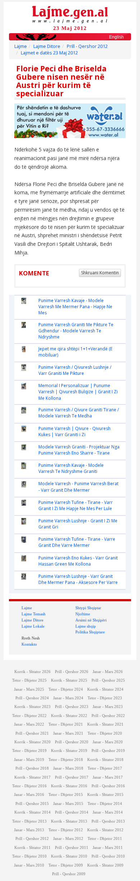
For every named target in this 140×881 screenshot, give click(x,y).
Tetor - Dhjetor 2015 (65, 795)
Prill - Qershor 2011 (71, 848)
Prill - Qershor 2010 (108, 856)
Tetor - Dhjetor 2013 (29, 821)
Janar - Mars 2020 (108, 742)
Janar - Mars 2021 (68, 733)
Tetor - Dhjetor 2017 (105, 768)
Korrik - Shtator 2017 (32, 777)
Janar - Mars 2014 (108, 812)
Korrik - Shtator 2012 (105, 830)
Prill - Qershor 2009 (68, 874)
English (116, 37)
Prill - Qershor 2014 (71, 812)
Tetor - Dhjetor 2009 (65, 865)
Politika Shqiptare (90, 632)
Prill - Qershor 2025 (108, 680)
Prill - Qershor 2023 (71, 707)
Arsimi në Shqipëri (91, 620)
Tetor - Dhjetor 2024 (65, 689)
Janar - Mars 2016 (29, 795)
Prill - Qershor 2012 (87, 46)
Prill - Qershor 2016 (108, 786)
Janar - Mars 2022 (29, 724)
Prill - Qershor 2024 (32, 698)
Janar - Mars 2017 (108, 777)
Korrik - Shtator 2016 (69, 786)
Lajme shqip (85, 626)
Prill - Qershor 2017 (71, 777)
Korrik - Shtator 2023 (32, 707)
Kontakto (29, 644)
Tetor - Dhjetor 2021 (65, 724)
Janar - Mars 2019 (29, 760)
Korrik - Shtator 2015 (105, 795)
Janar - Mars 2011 (108, 848)
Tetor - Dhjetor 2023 (105, 698)
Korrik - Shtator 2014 (32, 812)
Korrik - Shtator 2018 (105, 760)
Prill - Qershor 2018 (32, 768)
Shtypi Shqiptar (88, 608)
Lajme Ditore (46, 46)
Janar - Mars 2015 (68, 804)
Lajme (20, 46)
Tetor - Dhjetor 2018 (65, 760)
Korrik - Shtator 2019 (69, 751)
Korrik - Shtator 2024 (105, 689)
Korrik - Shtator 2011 (32, 848)
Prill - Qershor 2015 (32, 804)
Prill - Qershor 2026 (71, 672)
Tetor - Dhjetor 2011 (105, 839)
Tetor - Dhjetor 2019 (29, 751)
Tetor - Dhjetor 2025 (29, 680)
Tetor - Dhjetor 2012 (65, 830)
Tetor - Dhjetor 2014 (105, 804)
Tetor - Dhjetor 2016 (29, 786)
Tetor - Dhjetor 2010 (29, 856)
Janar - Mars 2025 (29, 689)
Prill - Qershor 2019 (108, 751)
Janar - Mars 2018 (68, 768)
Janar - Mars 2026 (108, 672)
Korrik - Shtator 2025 (69, 680)
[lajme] (70, 13)
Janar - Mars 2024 (68, 698)
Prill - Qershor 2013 (108, 821)
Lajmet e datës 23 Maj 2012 (49, 53)
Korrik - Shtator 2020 (32, 742)
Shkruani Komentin (100, 273)
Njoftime (82, 614)
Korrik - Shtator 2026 (32, 672)
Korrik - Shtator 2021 (105, 724)
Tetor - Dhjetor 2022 (29, 716)
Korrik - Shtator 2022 (69, 716)
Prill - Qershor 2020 (71, 742)
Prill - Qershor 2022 (108, 716)
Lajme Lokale (33, 626)
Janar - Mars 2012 (68, 839)
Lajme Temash (34, 614)
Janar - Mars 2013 (29, 830)
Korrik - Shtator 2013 (69, 821)
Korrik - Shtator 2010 (69, 856)
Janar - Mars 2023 (108, 707)
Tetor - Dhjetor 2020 (105, 733)
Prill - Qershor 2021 (32, 733)
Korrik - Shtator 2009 (105, 865)
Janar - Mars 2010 (29, 865)
